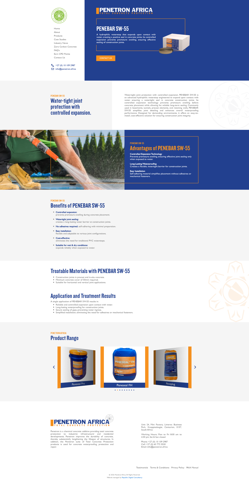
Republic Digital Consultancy (132, 477)
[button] (54, 367)
